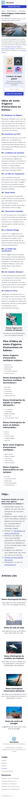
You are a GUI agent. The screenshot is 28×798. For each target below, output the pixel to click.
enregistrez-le (10, 565)
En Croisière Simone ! (14, 272)
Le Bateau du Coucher (14, 153)
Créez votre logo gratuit (14, 93)
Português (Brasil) (7, 771)
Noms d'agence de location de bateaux (14, 329)
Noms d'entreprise (12, 11)
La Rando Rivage (11, 230)
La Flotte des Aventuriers (8, 250)
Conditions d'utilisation (9, 784)
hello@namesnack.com (9, 781)
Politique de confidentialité (10, 789)
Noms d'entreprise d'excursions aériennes (14, 689)
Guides (3, 11)
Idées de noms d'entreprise (10, 778)
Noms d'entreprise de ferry (14, 599)
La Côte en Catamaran (14, 174)
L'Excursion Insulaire (14, 211)
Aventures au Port (12, 134)
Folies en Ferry (10, 291)
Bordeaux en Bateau (13, 115)
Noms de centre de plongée (14, 722)
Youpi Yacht (10, 192)
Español (4, 763)
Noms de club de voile (14, 628)
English (3, 760)
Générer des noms (14, 6)
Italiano (3, 766)
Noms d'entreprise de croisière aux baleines (14, 657)
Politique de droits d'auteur (10, 786)
